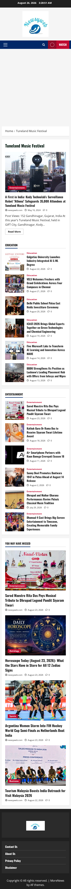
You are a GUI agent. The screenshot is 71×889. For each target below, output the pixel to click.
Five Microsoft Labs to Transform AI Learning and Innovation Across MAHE (14, 350)
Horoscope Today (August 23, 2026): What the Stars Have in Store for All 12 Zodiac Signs (34, 665)
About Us (10, 854)
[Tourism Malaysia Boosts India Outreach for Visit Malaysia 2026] (35, 765)
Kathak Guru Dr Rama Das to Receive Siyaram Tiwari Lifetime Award (14, 432)
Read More (15, 231)
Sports (12, 716)
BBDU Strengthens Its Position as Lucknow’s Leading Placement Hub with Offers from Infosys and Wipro (14, 372)
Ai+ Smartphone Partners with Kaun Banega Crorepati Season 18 (14, 455)
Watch (63, 45)
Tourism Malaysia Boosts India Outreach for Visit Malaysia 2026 (35, 793)
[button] (5, 44)
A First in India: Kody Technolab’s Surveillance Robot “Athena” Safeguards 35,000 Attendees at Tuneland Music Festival (35, 172)
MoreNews (57, 880)
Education (32, 253)
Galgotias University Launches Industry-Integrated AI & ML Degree (14, 261)
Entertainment (17, 187)
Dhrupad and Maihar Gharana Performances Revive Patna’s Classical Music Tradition (14, 499)
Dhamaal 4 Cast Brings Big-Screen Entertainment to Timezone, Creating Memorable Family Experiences (14, 521)
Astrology (14, 650)
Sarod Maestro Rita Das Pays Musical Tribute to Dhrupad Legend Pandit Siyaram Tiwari (14, 410)
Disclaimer (11, 868)
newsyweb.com (15, 210)
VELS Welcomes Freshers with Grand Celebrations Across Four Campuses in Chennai (14, 283)
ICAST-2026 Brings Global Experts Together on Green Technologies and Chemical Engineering (14, 328)
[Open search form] (43, 45)
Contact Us (11, 847)
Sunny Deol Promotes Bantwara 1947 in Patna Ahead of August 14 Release (14, 477)
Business (14, 781)
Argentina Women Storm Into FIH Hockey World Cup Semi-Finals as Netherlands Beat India (34, 730)
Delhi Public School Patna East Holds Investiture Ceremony (14, 305)
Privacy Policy (13, 861)
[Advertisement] (35, 86)
